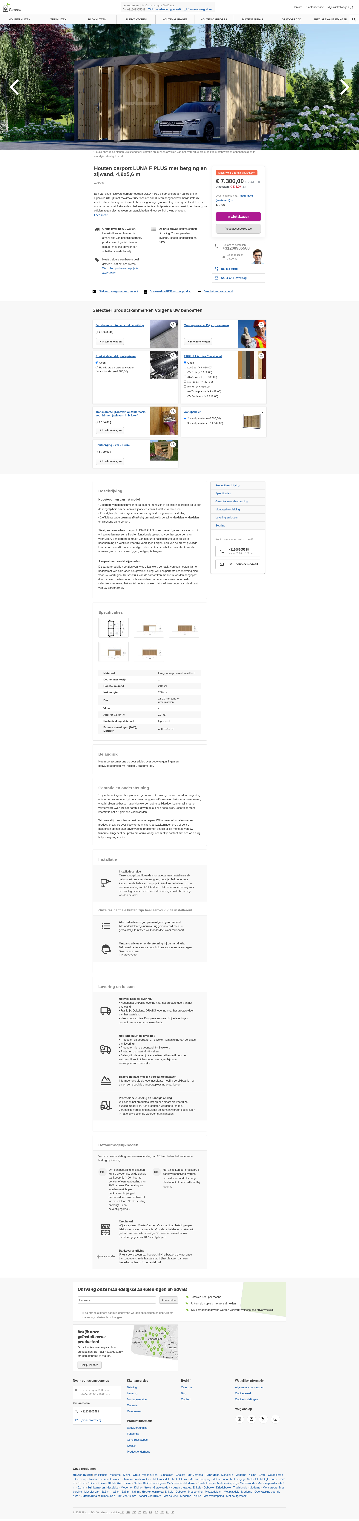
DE (134, 1512)
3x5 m (105, 1491)
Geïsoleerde (275, 1474)
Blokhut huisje (206, 1483)
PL (167, 1512)
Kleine (127, 1474)
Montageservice (137, 1399)
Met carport (270, 1487)
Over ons (186, 1387)
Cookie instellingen (246, 1399)
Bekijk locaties (89, 1364)
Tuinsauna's (108, 1495)
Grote (136, 1474)
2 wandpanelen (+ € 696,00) (204, 418)
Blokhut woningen (154, 1483)
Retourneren (134, 1411)
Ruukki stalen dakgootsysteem (116, 356)
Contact (298, 7)
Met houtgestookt (236, 1495)
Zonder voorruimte (150, 1495)
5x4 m (81, 1487)
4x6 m (115, 1491)
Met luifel (252, 1479)
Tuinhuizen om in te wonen (105, 1479)
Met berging (237, 1479)
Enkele (197, 1487)
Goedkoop (80, 1479)
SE (156, 1512)
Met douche (170, 1495)
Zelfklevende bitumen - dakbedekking (120, 325)
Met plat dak (179, 1479)
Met (281, 1487)
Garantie (132, 1405)
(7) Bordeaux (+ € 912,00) (202, 396)
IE (172, 1512)
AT (162, 1512)
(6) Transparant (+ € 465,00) (204, 391)
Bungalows (166, 1474)
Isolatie (131, 1445)
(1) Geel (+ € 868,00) (199, 367)
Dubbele (209, 1487)
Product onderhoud (138, 1451)
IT (139, 1512)
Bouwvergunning (137, 1427)
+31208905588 (136, 9)
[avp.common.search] (354, 19)
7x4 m (102, 1483)
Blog (183, 1393)
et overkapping (215, 1495)
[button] (113, 628)
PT (150, 1512)
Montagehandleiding (227, 509)
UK (122, 1512)
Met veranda (195, 1474)
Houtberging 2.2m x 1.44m (113, 445)
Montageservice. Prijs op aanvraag (206, 325)
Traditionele (100, 1474)
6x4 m (92, 1483)
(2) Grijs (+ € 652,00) (199, 372)
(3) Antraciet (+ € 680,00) (202, 377)
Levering (132, 1393)
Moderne (115, 1474)
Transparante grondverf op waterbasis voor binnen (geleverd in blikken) (120, 413)
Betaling (220, 525)
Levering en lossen (226, 517)
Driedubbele (223, 1487)
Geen (102, 362)
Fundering (133, 1433)
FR (128, 1512)
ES (145, 1512)
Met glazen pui (269, 1479)
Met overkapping (200, 1479)
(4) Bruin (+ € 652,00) (200, 381)
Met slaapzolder (267, 1483)
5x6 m (126, 1491)
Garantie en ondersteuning (231, 501)
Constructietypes (137, 1439)
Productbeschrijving (227, 485)
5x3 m (81, 1483)
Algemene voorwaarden (249, 1387)
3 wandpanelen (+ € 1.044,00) (205, 423)
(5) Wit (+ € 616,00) (199, 386)
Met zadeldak (161, 1479)
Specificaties (223, 493)
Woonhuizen (149, 1474)
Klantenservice (315, 7)
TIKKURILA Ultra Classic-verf (203, 356)
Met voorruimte (127, 1495)
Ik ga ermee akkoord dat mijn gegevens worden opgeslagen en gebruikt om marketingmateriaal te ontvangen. (128, 1315)
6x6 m (136, 1491)
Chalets (180, 1474)
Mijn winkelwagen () (340, 7)
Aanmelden (169, 1300)
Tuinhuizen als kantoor (137, 1479)
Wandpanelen (192, 411)
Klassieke (227, 1474)
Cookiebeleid (243, 1393)
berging (77, 1491)
